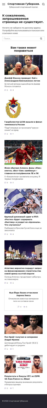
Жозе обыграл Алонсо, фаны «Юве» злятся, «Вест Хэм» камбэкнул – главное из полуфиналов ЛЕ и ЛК (22, 170)
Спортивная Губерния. (24, 3)
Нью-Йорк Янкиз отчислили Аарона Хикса (23, 294)
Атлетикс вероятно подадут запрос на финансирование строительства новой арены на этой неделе (23, 271)
